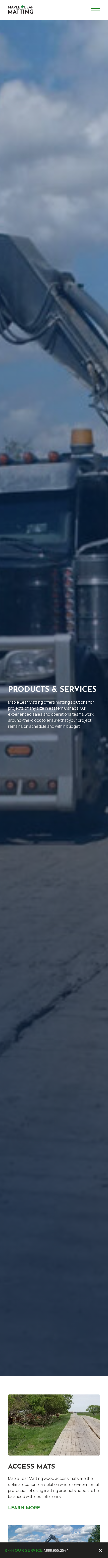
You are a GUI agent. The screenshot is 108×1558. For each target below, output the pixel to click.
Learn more (24, 1508)
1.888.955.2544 (56, 1550)
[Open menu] (95, 10)
